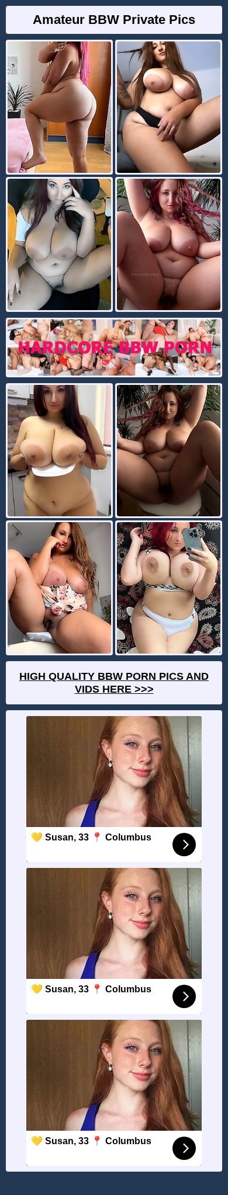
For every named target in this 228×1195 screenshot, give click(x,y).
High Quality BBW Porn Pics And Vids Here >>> (114, 683)
